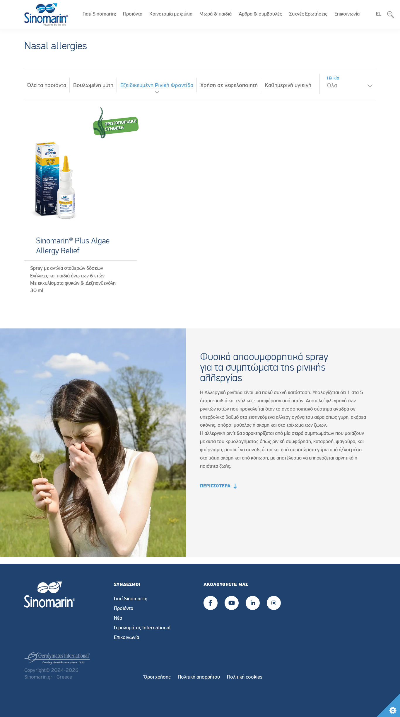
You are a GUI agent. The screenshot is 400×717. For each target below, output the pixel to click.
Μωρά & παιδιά (215, 14)
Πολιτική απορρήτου (199, 677)
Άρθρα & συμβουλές (260, 14)
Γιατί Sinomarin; (99, 14)
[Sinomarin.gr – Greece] (46, 14)
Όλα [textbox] (332, 86)
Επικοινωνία (347, 14)
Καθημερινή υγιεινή (288, 86)
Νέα (118, 618)
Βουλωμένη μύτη (93, 86)
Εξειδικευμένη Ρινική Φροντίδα (156, 86)
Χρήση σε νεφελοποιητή (229, 86)
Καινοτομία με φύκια (170, 14)
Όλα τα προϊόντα (46, 86)
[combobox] (349, 86)
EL (378, 14)
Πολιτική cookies (244, 677)
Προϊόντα (132, 14)
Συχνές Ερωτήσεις (308, 14)
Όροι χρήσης (157, 677)
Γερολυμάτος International (142, 628)
